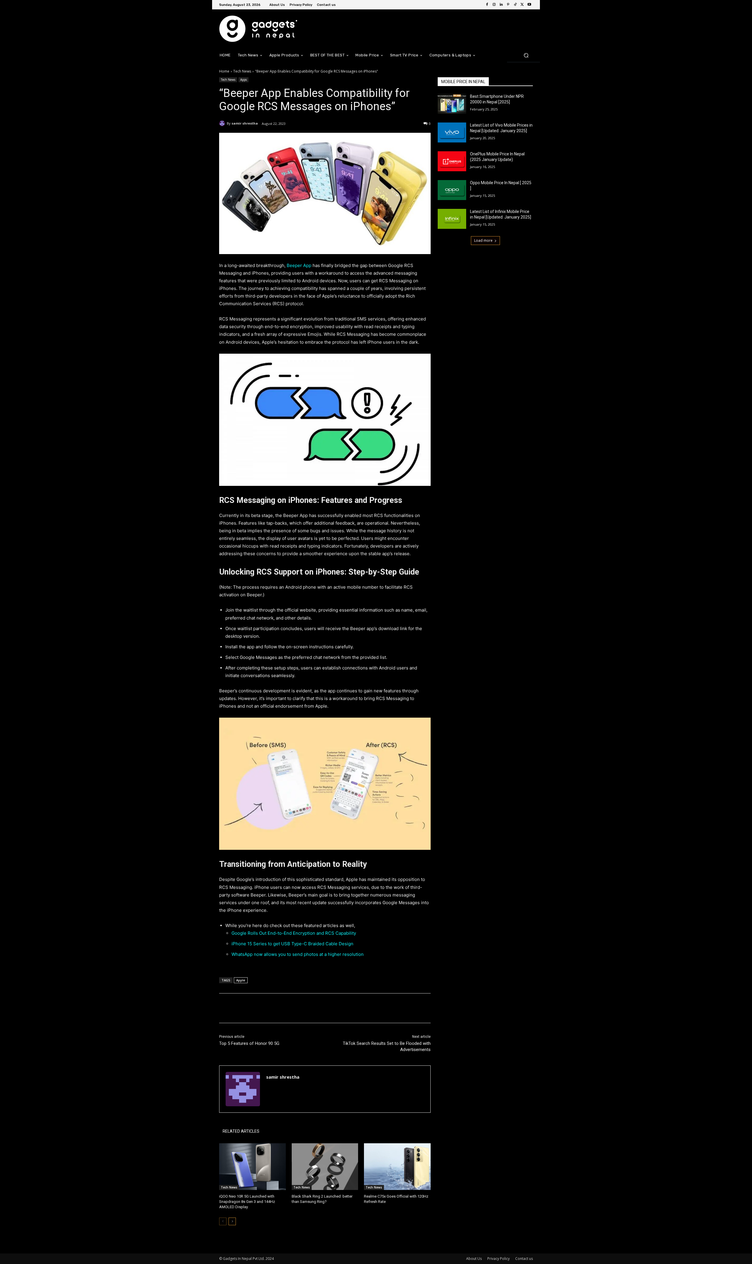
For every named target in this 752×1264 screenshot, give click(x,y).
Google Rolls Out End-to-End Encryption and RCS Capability (293, 933)
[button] (526, 55)
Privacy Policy (498, 1258)
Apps (243, 80)
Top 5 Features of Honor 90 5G (249, 1043)
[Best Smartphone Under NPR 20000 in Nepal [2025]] (452, 104)
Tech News (242, 71)
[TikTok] (515, 4)
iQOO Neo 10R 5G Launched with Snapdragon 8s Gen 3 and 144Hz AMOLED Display (247, 1201)
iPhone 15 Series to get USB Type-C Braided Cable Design (292, 943)
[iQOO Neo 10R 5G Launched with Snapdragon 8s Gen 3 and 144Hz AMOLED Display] (252, 1166)
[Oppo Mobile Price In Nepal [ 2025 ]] (452, 190)
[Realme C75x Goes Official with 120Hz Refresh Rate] (397, 1166)
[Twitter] (522, 4)
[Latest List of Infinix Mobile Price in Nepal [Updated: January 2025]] (452, 219)
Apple (240, 980)
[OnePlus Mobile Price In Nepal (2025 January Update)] (452, 161)
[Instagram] (494, 4)
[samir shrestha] (223, 123)
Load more (483, 240)
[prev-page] (222, 1221)
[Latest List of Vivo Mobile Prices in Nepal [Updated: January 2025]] (452, 132)
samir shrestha (244, 123)
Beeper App (299, 265)
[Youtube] (529, 4)
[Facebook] (487, 4)
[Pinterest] (508, 4)
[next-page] (232, 1221)
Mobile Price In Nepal (463, 81)
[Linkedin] (501, 4)
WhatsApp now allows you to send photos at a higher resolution (297, 954)
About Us (474, 1258)
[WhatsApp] (302, 1008)
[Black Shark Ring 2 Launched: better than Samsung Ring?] (325, 1166)
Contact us (524, 1258)
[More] (316, 1008)
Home (224, 71)
